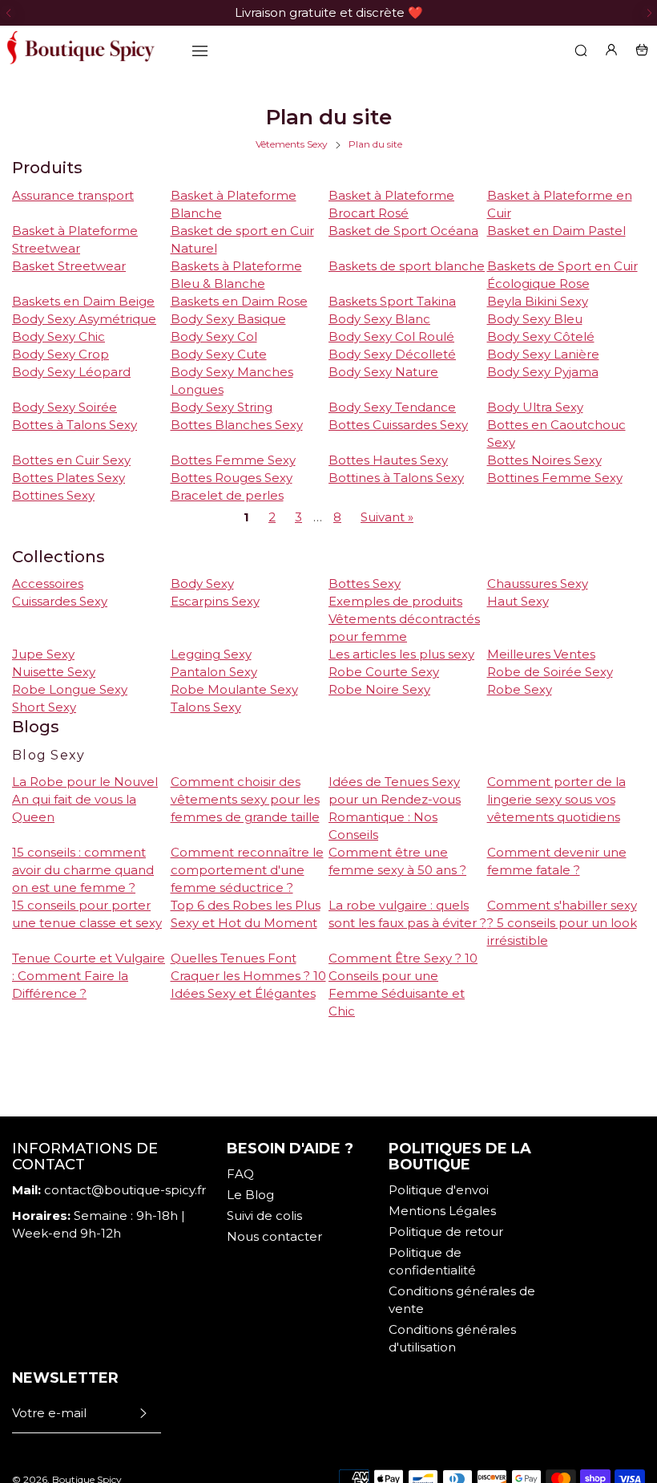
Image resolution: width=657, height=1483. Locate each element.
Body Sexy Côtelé (541, 336)
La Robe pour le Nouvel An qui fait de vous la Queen (85, 799)
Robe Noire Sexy (379, 689)
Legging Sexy (211, 654)
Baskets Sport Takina (392, 301)
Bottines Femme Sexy (555, 477)
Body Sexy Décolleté (392, 354)
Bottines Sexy (53, 495)
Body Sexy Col (214, 336)
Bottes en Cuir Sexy (71, 460)
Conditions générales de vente (462, 1299)
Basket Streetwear (69, 266)
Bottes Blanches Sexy (237, 424)
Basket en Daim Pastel (556, 230)
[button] (8, 13)
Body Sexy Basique (228, 318)
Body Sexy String (221, 407)
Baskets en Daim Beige (83, 301)
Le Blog (250, 1194)
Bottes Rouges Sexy (231, 477)
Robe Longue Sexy (69, 689)
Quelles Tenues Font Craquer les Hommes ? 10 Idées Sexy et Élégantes (248, 975)
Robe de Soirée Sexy (550, 671)
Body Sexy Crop (60, 354)
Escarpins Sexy (215, 601)
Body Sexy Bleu (534, 318)
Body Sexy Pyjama (543, 371)
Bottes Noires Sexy (544, 460)
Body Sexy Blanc (379, 318)
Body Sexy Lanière (543, 354)
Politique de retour (446, 1231)
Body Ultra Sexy (535, 407)
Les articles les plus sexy (401, 654)
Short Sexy (44, 707)
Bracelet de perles (227, 495)
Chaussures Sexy (537, 583)
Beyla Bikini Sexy (537, 301)
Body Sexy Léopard (71, 371)
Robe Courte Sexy (383, 671)
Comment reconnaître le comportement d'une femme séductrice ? (247, 870)
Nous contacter (274, 1236)
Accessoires (47, 583)
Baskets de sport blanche (406, 266)
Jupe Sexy (43, 654)
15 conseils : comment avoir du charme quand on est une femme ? (83, 870)
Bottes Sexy (364, 583)
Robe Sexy (519, 689)
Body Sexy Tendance (392, 407)
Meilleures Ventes (541, 654)
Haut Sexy (518, 601)
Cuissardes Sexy (59, 601)
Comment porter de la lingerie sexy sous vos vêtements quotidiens (556, 799)
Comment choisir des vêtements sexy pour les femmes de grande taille (245, 799)
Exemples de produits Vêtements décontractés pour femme (404, 619)
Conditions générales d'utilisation (452, 1338)
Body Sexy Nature (383, 371)
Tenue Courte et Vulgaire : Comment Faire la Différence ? (88, 975)
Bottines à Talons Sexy (396, 477)
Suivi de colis (264, 1215)
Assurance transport (73, 195)
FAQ (240, 1173)
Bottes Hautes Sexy (388, 460)
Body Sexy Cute (219, 354)
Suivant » (387, 517)
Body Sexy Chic (58, 336)
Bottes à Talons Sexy (74, 424)
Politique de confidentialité (432, 1261)
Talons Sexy (206, 707)
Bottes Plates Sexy (68, 477)
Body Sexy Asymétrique (84, 318)
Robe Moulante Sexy (234, 689)
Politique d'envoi (439, 1189)
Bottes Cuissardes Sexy (398, 424)
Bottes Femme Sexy (233, 460)
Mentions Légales (442, 1210)
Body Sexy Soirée (64, 407)
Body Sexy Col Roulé (391, 336)
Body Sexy (202, 583)
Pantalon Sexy (214, 671)
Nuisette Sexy (53, 671)
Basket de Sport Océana (403, 230)
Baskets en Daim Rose (239, 301)
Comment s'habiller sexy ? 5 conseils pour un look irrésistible (562, 922)
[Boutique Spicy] (80, 50)
